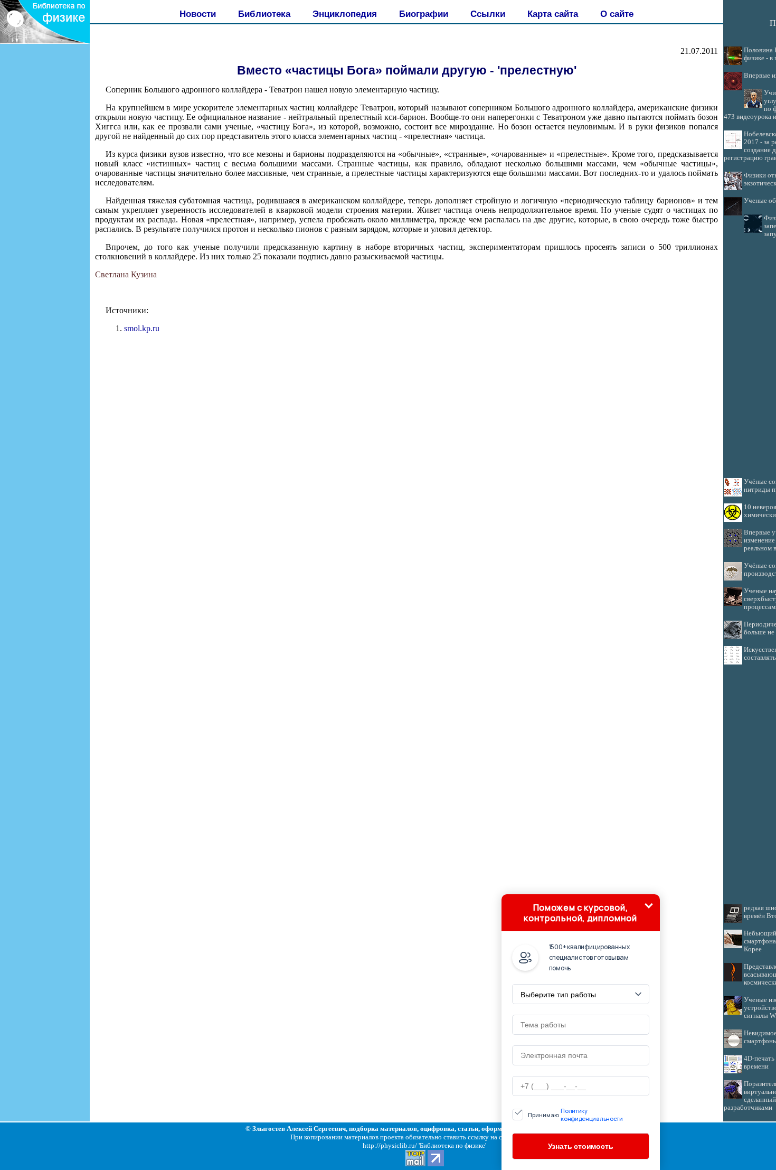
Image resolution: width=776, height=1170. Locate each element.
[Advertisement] (45, 240)
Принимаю (575, 1114)
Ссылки (487, 13)
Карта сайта (552, 13)
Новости (197, 13)
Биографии (423, 13)
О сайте (616, 13)
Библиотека (264, 13)
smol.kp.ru (141, 328)
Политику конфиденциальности (592, 1114)
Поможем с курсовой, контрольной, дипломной (580, 913)
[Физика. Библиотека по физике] (45, 40)
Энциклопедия (345, 13)
